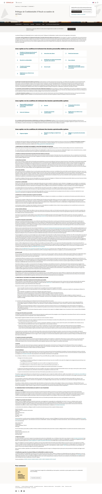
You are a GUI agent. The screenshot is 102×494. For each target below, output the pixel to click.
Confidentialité (30, 6)
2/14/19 (54, 459)
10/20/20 (47, 459)
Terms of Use (26, 24)
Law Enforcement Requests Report (52, 24)
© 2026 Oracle (17, 486)
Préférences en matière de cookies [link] (49, 486)
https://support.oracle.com (41, 216)
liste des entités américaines (43, 248)
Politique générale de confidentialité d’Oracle (45, 143)
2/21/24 (29, 459)
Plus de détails (18, 191)
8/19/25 (25, 459)
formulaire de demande (27, 353)
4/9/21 (40, 459)
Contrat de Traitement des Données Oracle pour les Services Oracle (57, 228)
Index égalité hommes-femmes (38, 486)
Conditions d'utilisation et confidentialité (27, 486)
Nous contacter (33, 487)
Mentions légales (24, 6)
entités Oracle (49, 282)
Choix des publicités (58, 486)
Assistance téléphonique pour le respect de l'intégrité (22, 487)
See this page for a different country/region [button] (78, 14)
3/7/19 (51, 459)
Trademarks (38, 24)
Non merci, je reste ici (87, 11)
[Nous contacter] (97, 2)
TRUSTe (64, 445)
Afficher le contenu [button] (71, 29)
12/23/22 (33, 459)
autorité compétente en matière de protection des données (39, 440)
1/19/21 (43, 459)
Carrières (63, 486)
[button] (4, 2)
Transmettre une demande (35, 477)
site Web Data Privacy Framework (38, 246)
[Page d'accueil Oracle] (10, 2)
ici (67, 385)
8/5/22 (37, 459)
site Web (79, 454)
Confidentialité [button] (18, 24)
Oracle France (17, 6)
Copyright (32, 24)
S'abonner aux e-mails (68, 486)
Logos (43, 24)
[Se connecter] (95, 2)
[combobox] (51, 2)
